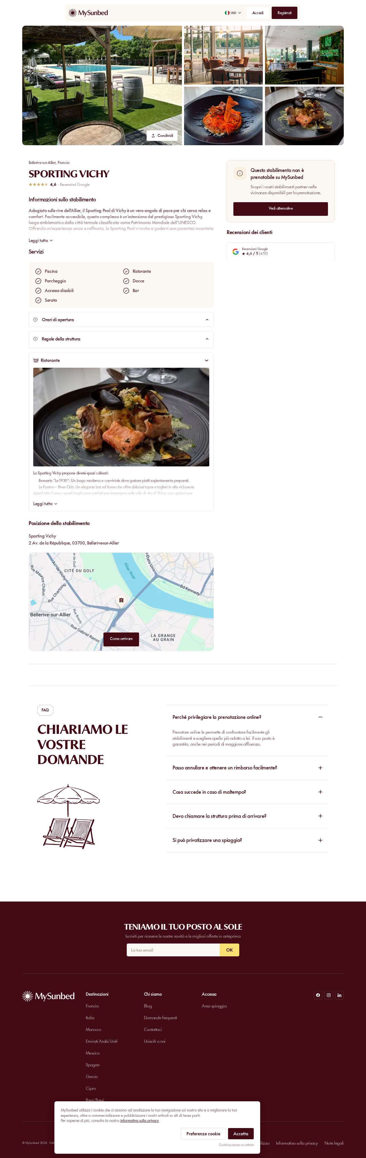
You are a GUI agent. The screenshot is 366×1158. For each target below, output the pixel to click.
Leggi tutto (42, 503)
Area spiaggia (214, 1006)
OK (229, 950)
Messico (93, 1053)
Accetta (240, 1133)
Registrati (285, 12)
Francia (63, 162)
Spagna (92, 1064)
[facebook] (318, 995)
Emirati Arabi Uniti (102, 1041)
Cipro (91, 1088)
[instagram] (328, 995)
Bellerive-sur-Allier (42, 162)
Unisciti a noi (155, 1041)
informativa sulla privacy (139, 1120)
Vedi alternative (281, 208)
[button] (102, 85)
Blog (148, 1006)
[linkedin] (339, 995)
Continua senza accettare (236, 1145)
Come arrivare (121, 638)
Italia (90, 1017)
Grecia (92, 1076)
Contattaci (153, 1029)
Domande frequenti (160, 1017)
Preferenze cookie (203, 1133)
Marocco (93, 1029)
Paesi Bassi (95, 1100)
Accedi (257, 12)
